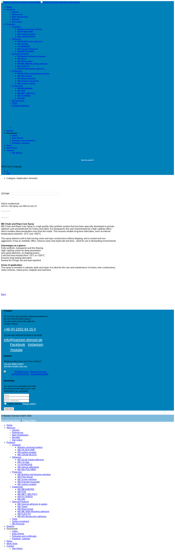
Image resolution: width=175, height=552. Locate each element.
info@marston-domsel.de (23, 340)
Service (15, 12)
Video (14, 135)
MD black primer (25, 61)
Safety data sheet (5, 217)
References (17, 14)
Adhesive (16, 39)
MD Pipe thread (25, 76)
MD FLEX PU (23, 66)
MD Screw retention (27, 78)
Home (9, 7)
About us (11, 9)
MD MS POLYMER (26, 51)
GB (8, 173)
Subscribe (9, 409)
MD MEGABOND (25, 88)
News (9, 145)
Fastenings (17, 86)
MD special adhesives (28, 49)
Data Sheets (17, 138)
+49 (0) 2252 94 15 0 (20, 329)
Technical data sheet (5, 211)
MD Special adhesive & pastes (32, 56)
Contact (10, 150)
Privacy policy (29, 404)
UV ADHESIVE (24, 46)
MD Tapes (22, 59)
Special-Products (20, 54)
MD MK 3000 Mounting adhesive (33, 64)
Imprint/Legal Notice (11, 420)
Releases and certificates (24, 140)
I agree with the (21, 404)
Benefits (16, 19)
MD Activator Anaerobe (28, 81)
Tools (14, 103)
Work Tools (12, 148)
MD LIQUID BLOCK (26, 37)
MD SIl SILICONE (25, 32)
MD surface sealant (26, 34)
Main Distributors (20, 17)
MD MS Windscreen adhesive (31, 69)
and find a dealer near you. (15, 366)
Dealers (10, 131)
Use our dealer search (14, 364)
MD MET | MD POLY (26, 93)
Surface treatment (20, 105)
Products (11, 24)
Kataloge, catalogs (21, 143)
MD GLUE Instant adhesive (30, 41)
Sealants (16, 26)
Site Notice (17, 153)
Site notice (17, 22)
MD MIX (21, 98)
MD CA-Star (23, 44)
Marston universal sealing (30, 29)
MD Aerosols (18, 101)
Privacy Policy (29, 420)
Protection (17, 71)
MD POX (21, 91)
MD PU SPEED (24, 96)
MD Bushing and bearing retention (34, 74)
